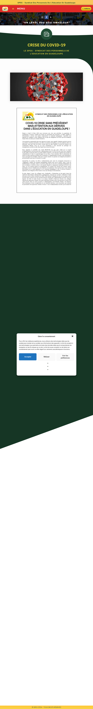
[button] (72, 336)
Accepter (27, 357)
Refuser (46, 357)
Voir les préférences (65, 357)
